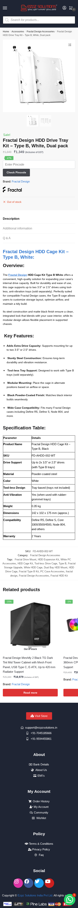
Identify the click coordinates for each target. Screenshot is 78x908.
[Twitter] (39, 883)
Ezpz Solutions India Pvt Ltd (35, 895)
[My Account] (64, 8)
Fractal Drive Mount (25, 559)
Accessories (18, 31)
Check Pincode (16, 172)
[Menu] (8, 8)
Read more (30, 692)
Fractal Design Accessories (41, 31)
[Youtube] (49, 883)
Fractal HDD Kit (59, 575)
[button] (70, 45)
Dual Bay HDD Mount (55, 567)
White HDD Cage (33, 567)
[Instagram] (18, 883)
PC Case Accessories (52, 571)
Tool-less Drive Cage (45, 563)
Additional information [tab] (17, 228)
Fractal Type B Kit (29, 571)
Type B (62, 563)
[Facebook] (28, 883)
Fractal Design (21, 181)
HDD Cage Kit (25, 563)
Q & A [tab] (7, 238)
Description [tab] (11, 218)
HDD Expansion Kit (48, 559)
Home (6, 31)
